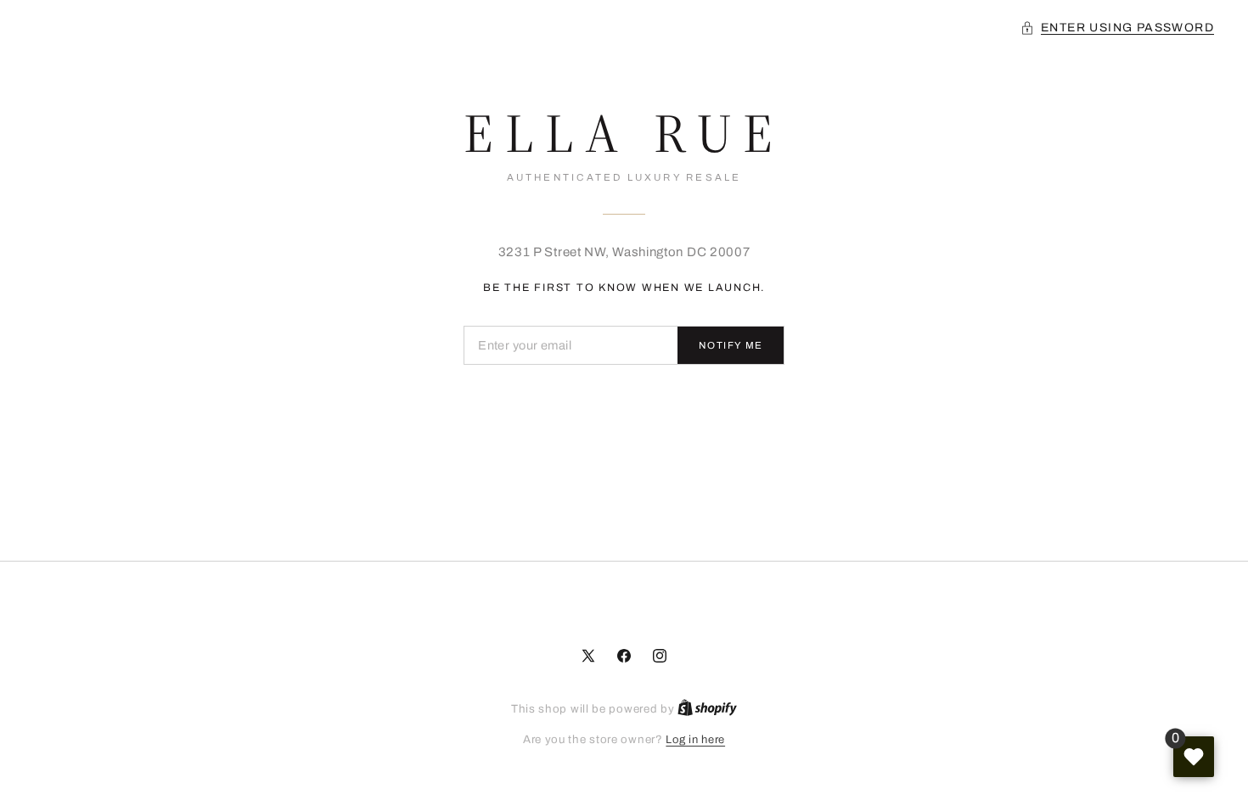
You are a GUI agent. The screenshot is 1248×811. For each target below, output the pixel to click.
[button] (1117, 27)
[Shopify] (707, 709)
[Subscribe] (730, 345)
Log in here (695, 740)
